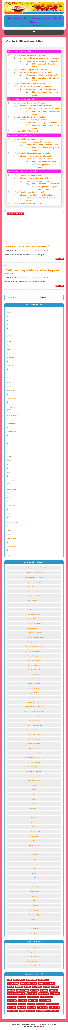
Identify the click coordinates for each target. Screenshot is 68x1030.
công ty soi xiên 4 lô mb (34, 674)
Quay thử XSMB (11, 538)
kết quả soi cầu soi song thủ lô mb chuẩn (43, 61)
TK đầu (9, 464)
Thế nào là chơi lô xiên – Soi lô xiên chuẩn (27, 246)
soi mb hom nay (42, 1007)
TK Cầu (34, 827)
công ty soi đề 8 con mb (34, 595)
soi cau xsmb (54, 990)
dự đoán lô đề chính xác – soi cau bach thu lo (34, 568)
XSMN (8, 324)
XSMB (8, 316)
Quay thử (9, 530)
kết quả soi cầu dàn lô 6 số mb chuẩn (29, 103)
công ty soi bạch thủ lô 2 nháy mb (34, 577)
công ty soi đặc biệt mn (34, 739)
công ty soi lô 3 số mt (34, 702)
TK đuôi (9, 472)
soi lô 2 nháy (11, 1007)
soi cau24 (46, 986)
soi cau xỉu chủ (31, 993)
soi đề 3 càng (30, 1011)
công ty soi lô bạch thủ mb (34, 628)
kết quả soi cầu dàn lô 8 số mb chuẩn (35, 106)
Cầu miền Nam (11, 423)
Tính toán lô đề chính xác (34, 771)
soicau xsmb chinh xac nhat (16, 993)
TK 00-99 (9, 497)
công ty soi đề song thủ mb (34, 609)
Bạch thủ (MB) (11, 390)
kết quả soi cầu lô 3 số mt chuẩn (27, 203)
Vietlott (9, 349)
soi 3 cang (19, 986)
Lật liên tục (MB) (11, 398)
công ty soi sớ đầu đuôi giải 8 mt (34, 706)
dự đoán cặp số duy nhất (46, 983)
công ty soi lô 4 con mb (34, 614)
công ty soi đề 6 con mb (34, 591)
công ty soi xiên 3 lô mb (34, 669)
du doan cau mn (31, 979)
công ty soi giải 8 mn (34, 743)
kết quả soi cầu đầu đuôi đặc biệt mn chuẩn (32, 153)
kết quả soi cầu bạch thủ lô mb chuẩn (29, 55)
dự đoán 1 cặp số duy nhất (28, 983)
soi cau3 (27, 986)
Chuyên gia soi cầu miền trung (34, 679)
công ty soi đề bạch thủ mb (34, 605)
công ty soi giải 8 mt (34, 697)
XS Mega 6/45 (11, 357)
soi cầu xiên (22, 1000)
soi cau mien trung (22, 990)
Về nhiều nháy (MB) (12, 415)
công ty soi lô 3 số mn (34, 734)
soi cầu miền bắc (33, 997)
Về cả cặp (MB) (11, 407)
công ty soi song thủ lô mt (34, 716)
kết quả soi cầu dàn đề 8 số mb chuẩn (35, 86)
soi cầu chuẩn (55, 993)
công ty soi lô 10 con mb (34, 632)
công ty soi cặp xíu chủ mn (34, 729)
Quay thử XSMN (11, 555)
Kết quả (9, 341)
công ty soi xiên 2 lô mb (34, 665)
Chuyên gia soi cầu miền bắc (34, 572)
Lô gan (9, 440)
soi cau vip (43, 990)
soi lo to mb (40, 1004)
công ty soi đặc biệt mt (34, 693)
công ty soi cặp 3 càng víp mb (34, 582)
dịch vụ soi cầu (43, 979)
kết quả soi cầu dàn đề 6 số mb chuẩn (29, 84)
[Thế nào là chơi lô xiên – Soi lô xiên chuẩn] (34, 242)
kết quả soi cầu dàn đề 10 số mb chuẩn (42, 89)
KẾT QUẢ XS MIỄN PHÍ (34, 780)
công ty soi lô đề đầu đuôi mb (26, 131)
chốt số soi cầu (19, 979)
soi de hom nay (12, 1004)
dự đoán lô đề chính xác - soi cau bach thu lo (29, 251)
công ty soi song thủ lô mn (34, 766)
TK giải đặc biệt (11, 481)
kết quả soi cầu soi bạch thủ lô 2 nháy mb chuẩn (40, 58)
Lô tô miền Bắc (11, 505)
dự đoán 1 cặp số (13, 983)
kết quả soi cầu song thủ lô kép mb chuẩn (31, 69)
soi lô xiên (21, 1007)
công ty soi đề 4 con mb (34, 586)
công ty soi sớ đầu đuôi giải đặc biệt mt (34, 711)
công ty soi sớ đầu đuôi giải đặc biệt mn (34, 757)
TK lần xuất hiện (11, 489)
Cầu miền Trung (11, 431)
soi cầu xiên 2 (33, 1000)
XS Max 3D (10, 382)
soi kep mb (22, 1004)
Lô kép (9, 456)
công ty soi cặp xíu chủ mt (34, 688)
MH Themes (40, 1027)
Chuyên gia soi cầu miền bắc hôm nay (34, 637)
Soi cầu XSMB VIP (45, 1000)
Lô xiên (9, 448)
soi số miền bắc (12, 1011)
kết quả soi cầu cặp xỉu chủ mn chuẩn (35, 142)
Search (43, 297)
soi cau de (55, 986)
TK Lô (34, 859)
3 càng (10, 979)
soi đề (22, 1011)
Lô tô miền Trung (12, 522)
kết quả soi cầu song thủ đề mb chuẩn (36, 72)
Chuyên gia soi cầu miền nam (34, 725)
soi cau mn (34, 990)
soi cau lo (11, 990)
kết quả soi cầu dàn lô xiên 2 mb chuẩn (42, 108)
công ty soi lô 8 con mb (34, 619)
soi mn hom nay (54, 1007)
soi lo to (31, 1004)
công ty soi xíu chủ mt (34, 720)
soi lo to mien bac (52, 1004)
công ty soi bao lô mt (34, 683)
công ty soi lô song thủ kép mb (34, 651)
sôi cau (39, 1011)
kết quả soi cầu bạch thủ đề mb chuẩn (42, 75)
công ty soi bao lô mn (34, 748)
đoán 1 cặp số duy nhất (51, 1011)
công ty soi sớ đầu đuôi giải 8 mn (34, 753)
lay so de (10, 986)
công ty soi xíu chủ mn (34, 762)
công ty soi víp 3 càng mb (34, 660)
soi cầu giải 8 (12, 997)
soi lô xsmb (31, 1007)
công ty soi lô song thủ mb (34, 656)
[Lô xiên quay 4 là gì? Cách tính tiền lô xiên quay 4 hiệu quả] (12, 266)
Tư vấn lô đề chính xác (34, 776)
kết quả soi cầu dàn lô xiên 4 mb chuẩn (30, 117)
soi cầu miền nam (46, 997)
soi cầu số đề (12, 1000)
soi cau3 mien (36, 986)
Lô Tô (34, 901)
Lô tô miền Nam (11, 514)
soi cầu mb (22, 997)
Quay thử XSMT (11, 546)
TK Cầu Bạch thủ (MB (34, 831)
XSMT (8, 333)
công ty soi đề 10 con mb (34, 600)
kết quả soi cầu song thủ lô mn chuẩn (42, 145)
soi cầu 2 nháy (43, 993)
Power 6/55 (10, 374)
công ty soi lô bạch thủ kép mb (34, 623)
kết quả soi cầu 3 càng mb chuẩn (33, 120)
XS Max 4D (10, 365)
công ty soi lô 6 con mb (34, 642)
